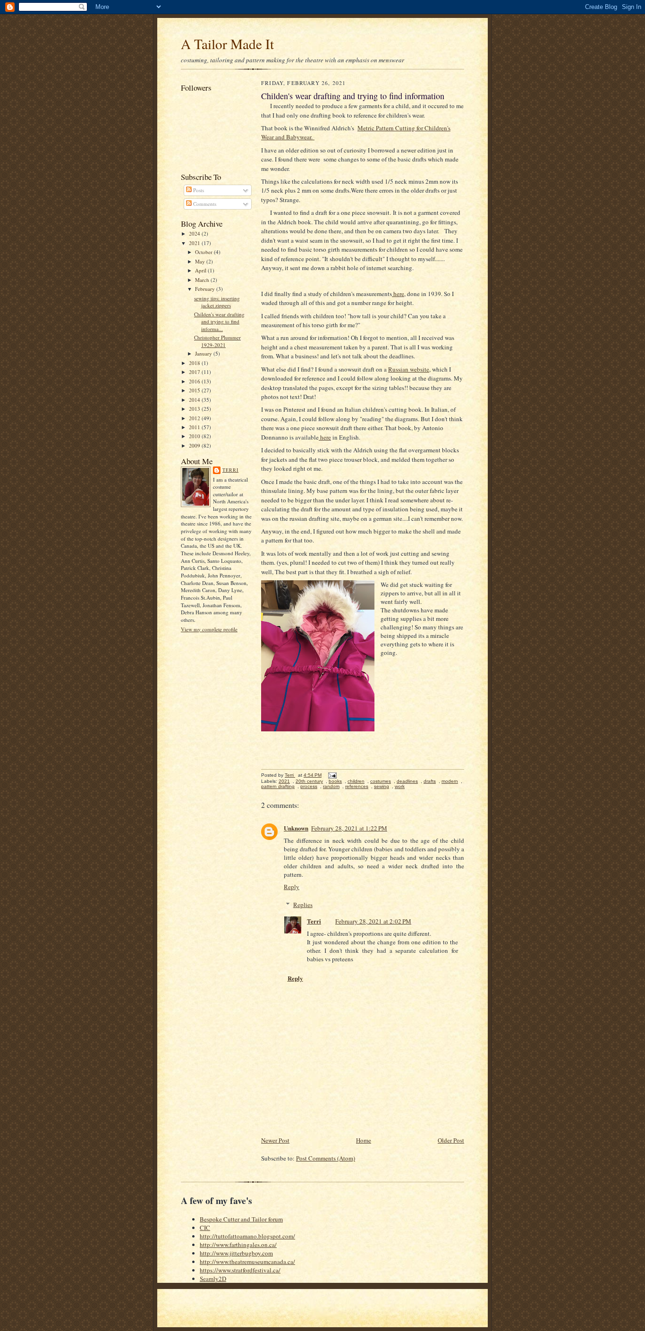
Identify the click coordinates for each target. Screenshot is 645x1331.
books (335, 781)
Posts (198, 190)
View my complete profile (209, 629)
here (398, 293)
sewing (381, 786)
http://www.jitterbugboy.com (236, 1253)
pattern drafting (278, 786)
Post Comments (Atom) (325, 1158)
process (308, 786)
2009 (195, 445)
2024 (195, 233)
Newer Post (275, 1140)
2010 (195, 436)
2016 (195, 381)
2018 (195, 362)
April (201, 270)
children (356, 781)
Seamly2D (213, 1278)
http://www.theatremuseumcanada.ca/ (247, 1261)
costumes (380, 781)
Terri (230, 469)
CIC (205, 1227)
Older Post (451, 1140)
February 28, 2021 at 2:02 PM (373, 921)
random (331, 786)
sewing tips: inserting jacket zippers (217, 302)
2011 (195, 427)
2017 (195, 371)
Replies (303, 904)
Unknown (296, 827)
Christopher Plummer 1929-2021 (217, 341)
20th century (309, 781)
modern (449, 781)
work (400, 786)
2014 (195, 399)
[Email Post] (332, 775)
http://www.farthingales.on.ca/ (238, 1244)
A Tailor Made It (227, 43)
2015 (195, 390)
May (200, 261)
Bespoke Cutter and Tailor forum (241, 1219)
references (356, 786)
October (204, 251)
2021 (195, 242)
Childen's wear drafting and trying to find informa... (219, 321)
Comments (204, 203)
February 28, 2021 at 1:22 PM (349, 828)
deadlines (407, 781)
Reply (291, 886)
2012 (195, 418)
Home (363, 1140)
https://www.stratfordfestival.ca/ (240, 1270)
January (204, 353)
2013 (195, 408)
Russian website (408, 369)
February (205, 288)
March (203, 279)
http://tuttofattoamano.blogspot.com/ (247, 1236)
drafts (430, 781)
